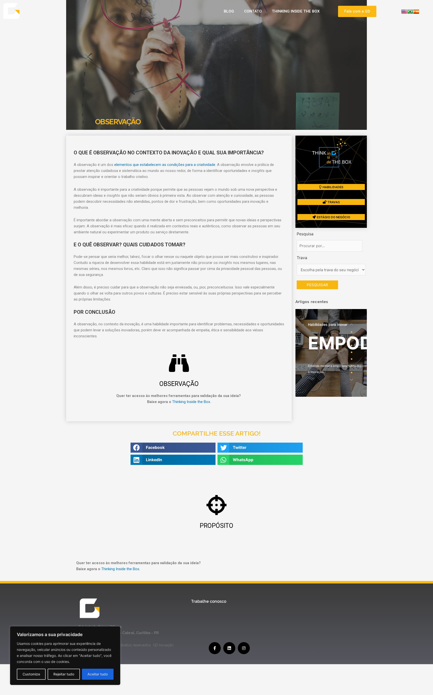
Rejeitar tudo (63, 674)
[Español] (416, 11)
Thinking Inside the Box (191, 402)
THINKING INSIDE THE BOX (296, 11)
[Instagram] (244, 648)
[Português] (410, 11)
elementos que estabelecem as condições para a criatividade (164, 164)
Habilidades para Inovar (327, 324)
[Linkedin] (229, 648)
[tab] (351, 332)
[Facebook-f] (215, 648)
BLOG (229, 11)
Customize (31, 674)
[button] (357, 11)
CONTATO (253, 11)
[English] (404, 11)
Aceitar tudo (97, 674)
